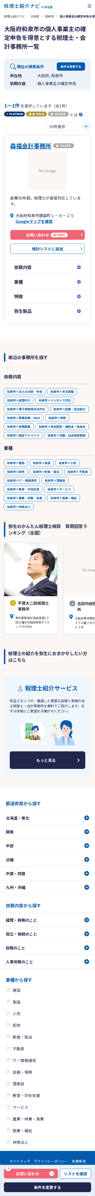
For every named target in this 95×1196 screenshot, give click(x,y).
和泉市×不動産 (77, 471)
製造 (16, 1002)
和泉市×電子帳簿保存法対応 (26, 409)
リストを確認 (75, 1174)
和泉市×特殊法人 (18, 507)
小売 (16, 1013)
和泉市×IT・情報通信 (22, 480)
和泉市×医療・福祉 (63, 498)
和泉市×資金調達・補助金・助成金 (62, 426)
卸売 (16, 1025)
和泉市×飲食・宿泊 (46, 471)
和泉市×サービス (59, 489)
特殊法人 (20, 1142)
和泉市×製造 (41, 463)
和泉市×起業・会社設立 (69, 409)
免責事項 (79, 1161)
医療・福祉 (22, 1130)
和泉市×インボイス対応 (55, 400)
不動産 (18, 1049)
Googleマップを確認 (34, 221)
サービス (20, 1107)
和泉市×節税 (57, 418)
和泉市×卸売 (16, 471)
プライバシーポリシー (51, 1161)
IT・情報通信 (24, 1060)
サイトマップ (20, 1161)
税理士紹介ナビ (14, 16)
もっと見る (46, 760)
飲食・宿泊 (22, 1037)
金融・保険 (22, 1072)
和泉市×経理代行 (18, 400)
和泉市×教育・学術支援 (23, 489)
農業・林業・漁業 (28, 1119)
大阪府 (34, 16)
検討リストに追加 (47, 249)
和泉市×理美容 (55, 480)
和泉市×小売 (67, 463)
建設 (16, 990)
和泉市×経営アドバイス (23, 435)
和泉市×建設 (16, 463)
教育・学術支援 (26, 1095)
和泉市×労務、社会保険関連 (67, 435)
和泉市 (49, 16)
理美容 (18, 1084)
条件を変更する (71, 66)
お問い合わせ (23, 1173)
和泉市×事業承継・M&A (23, 418)
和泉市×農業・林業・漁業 (24, 498)
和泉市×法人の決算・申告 (24, 391)
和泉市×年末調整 (62, 391)
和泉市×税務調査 (18, 426)
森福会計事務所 (30, 145)
